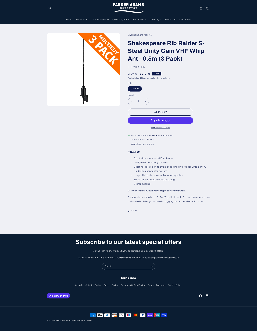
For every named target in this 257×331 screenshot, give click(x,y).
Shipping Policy (93, 285)
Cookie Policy (175, 285)
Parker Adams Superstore (64, 320)
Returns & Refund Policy (133, 285)
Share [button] (134, 210)
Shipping (144, 78)
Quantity (131, 95)
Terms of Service (156, 285)
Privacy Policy (111, 285)
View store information (142, 144)
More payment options (160, 128)
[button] (50, 8)
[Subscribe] (152, 266)
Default (135, 89)
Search (79, 285)
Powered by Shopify (83, 320)
